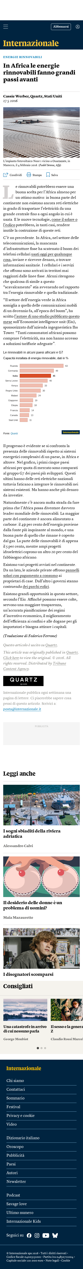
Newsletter (16, 1182)
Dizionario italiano (22, 1138)
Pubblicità (15, 1156)
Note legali (52, 1260)
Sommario (15, 1098)
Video (11, 1125)
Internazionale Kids (23, 1222)
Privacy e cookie (20, 1116)
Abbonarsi (61, 26)
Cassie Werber (16, 96)
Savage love (16, 1204)
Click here (11, 658)
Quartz (36, 96)
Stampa (37, 175)
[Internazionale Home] (25, 1068)
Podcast (13, 1195)
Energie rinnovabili (22, 57)
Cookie (65, 1260)
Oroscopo (15, 1147)
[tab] (38, 1048)
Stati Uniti (53, 96)
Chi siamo (15, 1081)
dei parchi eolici (36, 587)
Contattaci (15, 1090)
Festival (13, 1107)
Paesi (11, 1164)
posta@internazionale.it (22, 709)
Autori (12, 1173)
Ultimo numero (19, 1213)
